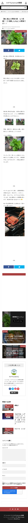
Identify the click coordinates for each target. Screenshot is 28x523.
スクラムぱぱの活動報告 (13, 11)
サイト (3, 475)
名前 (4, 462)
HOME (4, 11)
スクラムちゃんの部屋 (14, 3)
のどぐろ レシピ (20, 429)
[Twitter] (19, 50)
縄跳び (17, 405)
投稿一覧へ (13, 392)
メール (4, 469)
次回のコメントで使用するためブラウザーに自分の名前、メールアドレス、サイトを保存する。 (14, 484)
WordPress (17, 519)
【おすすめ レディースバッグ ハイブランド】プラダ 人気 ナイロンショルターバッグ (20, 419)
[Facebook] (9, 50)
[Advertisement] (14, 95)
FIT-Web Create (20, 517)
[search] (25, 7)
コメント (5, 447)
